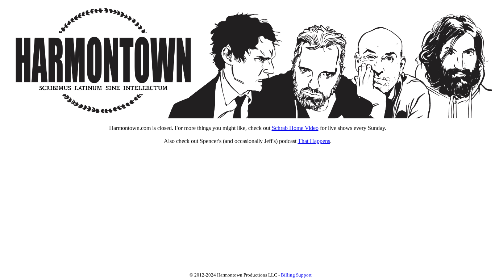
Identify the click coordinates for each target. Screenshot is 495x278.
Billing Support (296, 275)
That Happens (314, 141)
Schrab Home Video (295, 128)
